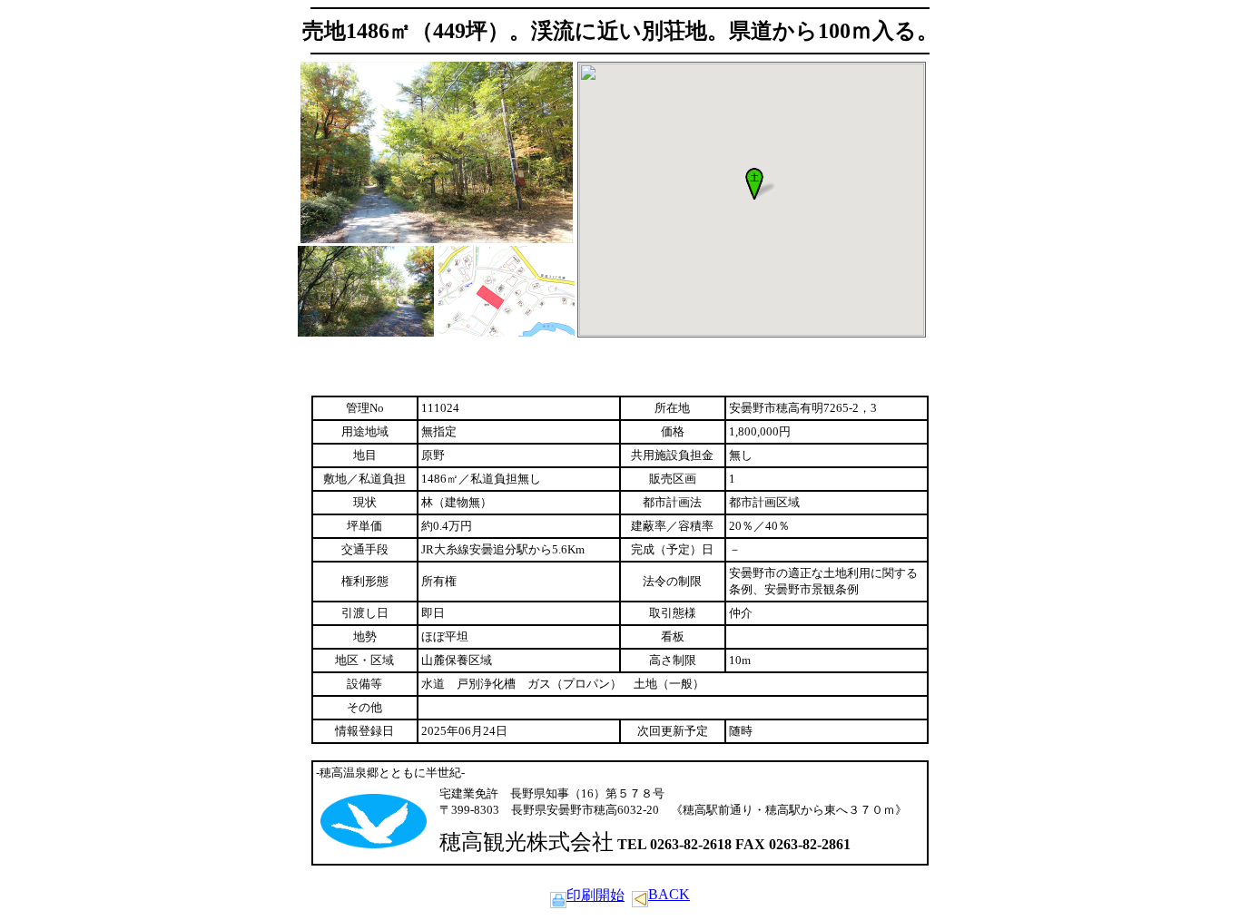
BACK (669, 894)
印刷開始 (595, 895)
